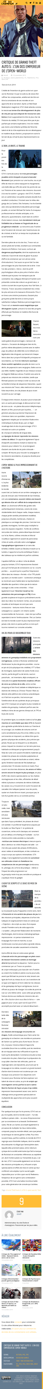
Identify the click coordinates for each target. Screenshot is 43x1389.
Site (17, 1376)
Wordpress (18, 1380)
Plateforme (31, 78)
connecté (18, 1322)
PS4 (37, 78)
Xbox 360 (29, 1364)
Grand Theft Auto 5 (13, 1190)
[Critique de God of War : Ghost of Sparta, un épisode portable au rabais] (11, 1293)
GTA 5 (24, 1190)
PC (25, 78)
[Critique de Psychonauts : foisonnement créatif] (31, 1270)
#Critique (7, 78)
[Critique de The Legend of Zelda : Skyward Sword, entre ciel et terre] (11, 1245)
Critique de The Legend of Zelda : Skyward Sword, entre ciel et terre (11, 1256)
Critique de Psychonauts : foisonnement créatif (31, 1280)
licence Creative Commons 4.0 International (26, 1377)
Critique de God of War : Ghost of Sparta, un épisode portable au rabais (10, 1304)
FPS (23, 1355)
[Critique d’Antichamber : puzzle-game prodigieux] (11, 1270)
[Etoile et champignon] (9, 4)
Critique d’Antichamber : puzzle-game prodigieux (10, 1280)
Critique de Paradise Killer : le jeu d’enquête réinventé (31, 1256)
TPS (27, 1355)
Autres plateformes (17, 78)
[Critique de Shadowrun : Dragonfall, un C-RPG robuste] (31, 1293)
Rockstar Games (22, 1358)
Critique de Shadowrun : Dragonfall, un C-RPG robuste (31, 1303)
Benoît (5, 75)
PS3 (20, 1364)
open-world (31, 1190)
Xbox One (5, 79)
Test (39, 1190)
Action (19, 1355)
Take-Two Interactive (24, 1361)
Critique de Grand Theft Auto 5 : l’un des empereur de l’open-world (21, 1346)
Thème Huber (29, 1380)
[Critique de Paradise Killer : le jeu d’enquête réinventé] (31, 1245)
